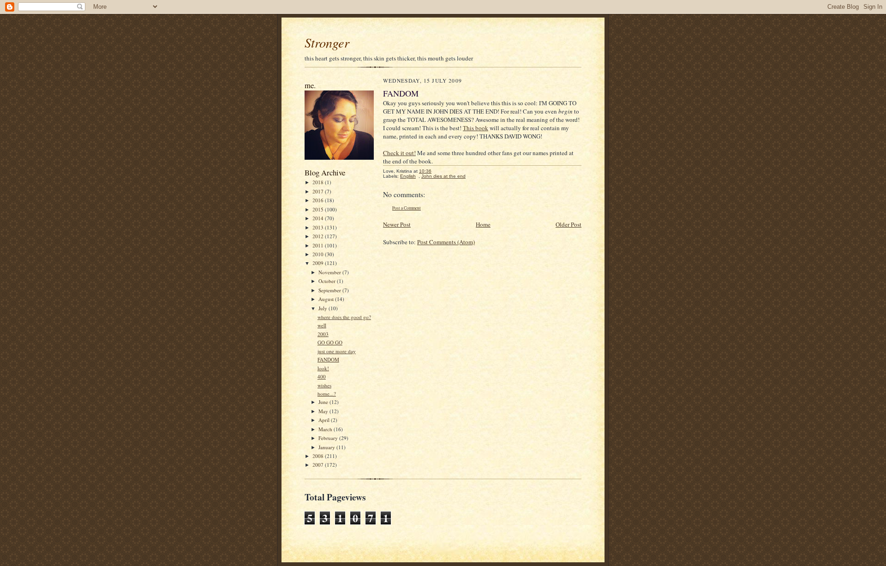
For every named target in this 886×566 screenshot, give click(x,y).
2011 (318, 245)
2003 (323, 334)
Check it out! (399, 153)
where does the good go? (344, 316)
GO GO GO (329, 342)
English (408, 176)
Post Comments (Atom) (446, 242)
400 (321, 376)
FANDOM (328, 359)
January (327, 447)
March (326, 429)
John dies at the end (443, 176)
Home (483, 224)
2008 (318, 455)
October (327, 280)
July (323, 308)
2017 (318, 191)
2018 (318, 182)
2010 (318, 254)
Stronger (327, 42)
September (330, 290)
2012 (318, 236)
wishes (324, 385)
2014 (318, 218)
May (323, 411)
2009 (318, 262)
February (328, 437)
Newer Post (397, 224)
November (330, 272)
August (326, 298)
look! (323, 368)
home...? (326, 393)
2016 (318, 200)
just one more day (336, 351)
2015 (318, 209)
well (321, 325)
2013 (318, 227)
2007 (318, 464)
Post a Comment (406, 208)
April (324, 419)
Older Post (568, 224)
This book (475, 128)
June (323, 401)
